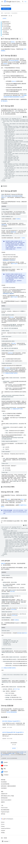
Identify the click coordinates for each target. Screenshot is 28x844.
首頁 (2, 13)
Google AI (3, 830)
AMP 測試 (3, 813)
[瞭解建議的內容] (9, 717)
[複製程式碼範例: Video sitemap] (26, 117)
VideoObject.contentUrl (9, 260)
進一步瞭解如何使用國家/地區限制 (9, 667)
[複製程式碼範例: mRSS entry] (26, 525)
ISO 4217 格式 (17, 689)
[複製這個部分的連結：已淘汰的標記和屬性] (16, 487)
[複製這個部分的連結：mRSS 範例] (8, 518)
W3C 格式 (11, 317)
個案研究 (3, 802)
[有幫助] (9, 16)
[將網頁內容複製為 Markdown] (20, 39)
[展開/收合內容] (10, 22)
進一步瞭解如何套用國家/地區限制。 (10, 373)
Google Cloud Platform (5, 828)
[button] (14, 186)
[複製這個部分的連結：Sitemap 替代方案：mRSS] (20, 492)
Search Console (6, 8)
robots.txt (14, 81)
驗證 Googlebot (14, 263)
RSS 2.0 (22, 499)
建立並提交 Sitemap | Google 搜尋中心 (11, 721)
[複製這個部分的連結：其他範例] (8, 186)
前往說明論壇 (4, 781)
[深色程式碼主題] (24, 117)
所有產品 (3, 832)
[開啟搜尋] (23, 1)
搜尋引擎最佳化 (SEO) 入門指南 (7, 795)
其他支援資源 (4, 788)
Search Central (16, 1)
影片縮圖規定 (18, 218)
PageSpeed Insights (5, 811)
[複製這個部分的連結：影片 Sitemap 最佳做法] (18, 56)
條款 (2, 837)
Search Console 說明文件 (6, 799)
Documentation (5, 5)
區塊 (4, 224)
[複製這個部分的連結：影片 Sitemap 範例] (15, 106)
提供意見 (4, 18)
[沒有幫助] (11, 16)
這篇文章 (3, 563)
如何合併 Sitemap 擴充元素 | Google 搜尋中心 (13, 732)
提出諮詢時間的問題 (5, 783)
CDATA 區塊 (13, 609)
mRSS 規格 (12, 591)
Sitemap (13, 41)
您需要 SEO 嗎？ (4, 793)
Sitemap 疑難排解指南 (11, 712)
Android (2, 822)
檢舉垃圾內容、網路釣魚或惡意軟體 (8, 786)
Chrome (2, 824)
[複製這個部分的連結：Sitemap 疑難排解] (14, 706)
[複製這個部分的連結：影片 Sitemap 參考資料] (18, 191)
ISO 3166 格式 (7, 367)
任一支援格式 (22, 237)
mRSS (8, 499)
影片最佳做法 (4, 101)
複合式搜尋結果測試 (5, 809)
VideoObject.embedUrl (8, 293)
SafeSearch (10, 352)
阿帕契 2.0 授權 (11, 753)
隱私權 (5, 837)
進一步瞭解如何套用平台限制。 (17, 408)
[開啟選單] (2, 1)
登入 (25, 1)
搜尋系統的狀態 (4, 797)
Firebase (3, 826)
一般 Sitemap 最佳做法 (13, 60)
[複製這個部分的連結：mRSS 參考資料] (11, 561)
